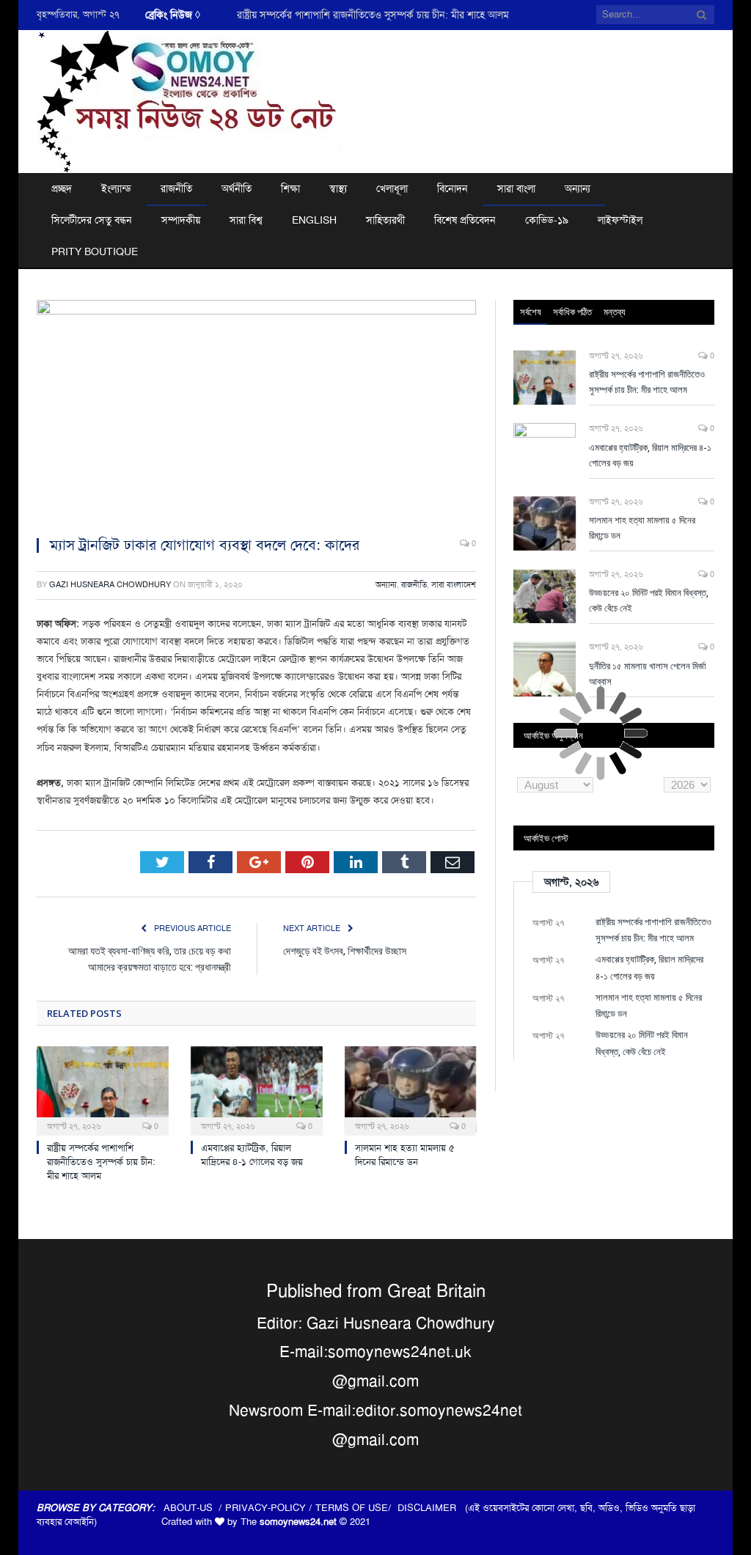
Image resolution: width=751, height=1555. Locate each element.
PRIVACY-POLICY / (270, 1507)
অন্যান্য (577, 188)
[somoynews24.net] (190, 99)
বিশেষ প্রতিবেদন (465, 220)
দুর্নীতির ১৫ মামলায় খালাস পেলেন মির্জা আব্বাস (647, 673)
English (314, 220)
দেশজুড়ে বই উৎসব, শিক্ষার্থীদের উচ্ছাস (344, 950)
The (289, 1521)
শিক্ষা (290, 188)
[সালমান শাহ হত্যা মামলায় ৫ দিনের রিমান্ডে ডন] (411, 1089)
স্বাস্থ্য (338, 188)
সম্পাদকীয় (180, 220)
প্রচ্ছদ (61, 188)
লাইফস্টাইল (620, 220)
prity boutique (94, 251)
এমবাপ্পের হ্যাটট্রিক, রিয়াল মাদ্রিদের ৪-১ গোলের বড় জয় (252, 1155)
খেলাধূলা (392, 188)
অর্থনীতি (236, 188)
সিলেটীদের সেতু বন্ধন (91, 220)
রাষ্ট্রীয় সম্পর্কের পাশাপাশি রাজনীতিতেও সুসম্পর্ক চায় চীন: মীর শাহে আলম (373, 14)
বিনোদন (452, 188)
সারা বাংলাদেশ (453, 584)
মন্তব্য (615, 311)
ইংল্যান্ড (116, 188)
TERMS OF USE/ (356, 1507)
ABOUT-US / (194, 1507)
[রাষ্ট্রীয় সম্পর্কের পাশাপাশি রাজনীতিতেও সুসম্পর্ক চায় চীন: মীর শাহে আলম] (103, 1089)
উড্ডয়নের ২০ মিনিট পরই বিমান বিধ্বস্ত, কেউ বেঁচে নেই (648, 600)
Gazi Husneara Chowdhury (110, 584)
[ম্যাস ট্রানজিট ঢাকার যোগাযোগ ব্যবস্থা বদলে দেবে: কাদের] (256, 411)
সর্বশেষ (530, 311)
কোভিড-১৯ (546, 220)
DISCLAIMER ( (433, 1507)
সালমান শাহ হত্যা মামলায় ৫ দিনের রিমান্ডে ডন (405, 1155)
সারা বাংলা (516, 188)
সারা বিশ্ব (246, 220)
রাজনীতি (176, 188)
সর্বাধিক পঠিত (572, 311)
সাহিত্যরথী (385, 220)
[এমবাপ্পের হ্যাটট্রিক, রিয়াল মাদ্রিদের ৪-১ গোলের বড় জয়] (257, 1089)
